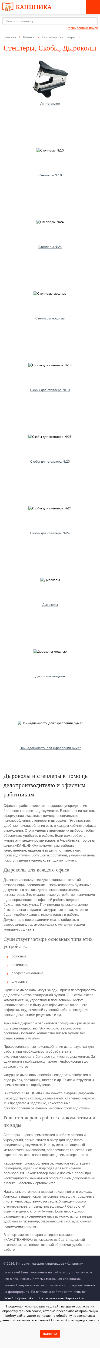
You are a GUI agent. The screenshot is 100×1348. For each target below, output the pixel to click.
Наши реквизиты (51, 1298)
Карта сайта (74, 1298)
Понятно (50, 1334)
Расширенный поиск (82, 28)
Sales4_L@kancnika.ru (20, 1298)
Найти (92, 21)
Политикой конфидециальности (75, 1320)
